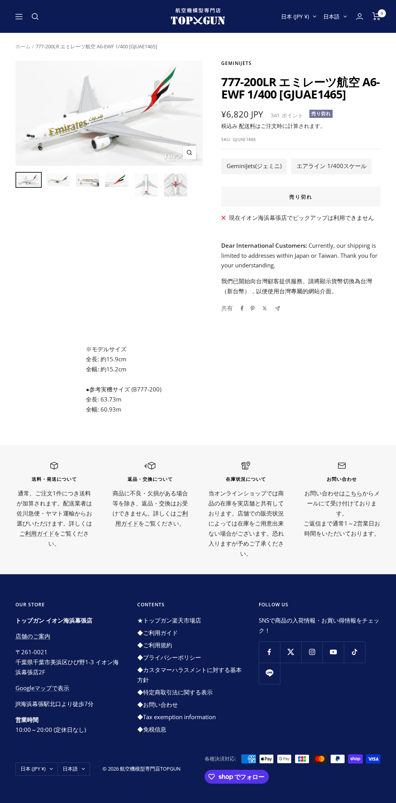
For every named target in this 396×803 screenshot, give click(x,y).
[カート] (376, 16)
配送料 (247, 125)
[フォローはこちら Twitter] (290, 652)
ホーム (23, 46)
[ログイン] (359, 16)
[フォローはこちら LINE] (269, 673)
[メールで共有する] (277, 308)
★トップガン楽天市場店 (169, 620)
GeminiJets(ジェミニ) (254, 166)
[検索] (35, 16)
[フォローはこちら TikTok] (354, 652)
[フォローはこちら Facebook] (269, 652)
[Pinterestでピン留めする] (252, 308)
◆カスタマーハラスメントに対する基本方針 (189, 675)
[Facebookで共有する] (242, 308)
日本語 (331, 16)
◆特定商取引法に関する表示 (175, 692)
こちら (353, 493)
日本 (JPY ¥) (295, 16)
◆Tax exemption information (176, 717)
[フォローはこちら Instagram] (312, 652)
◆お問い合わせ (157, 704)
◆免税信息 (151, 729)
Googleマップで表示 (42, 688)
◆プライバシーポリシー (169, 657)
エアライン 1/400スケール (332, 166)
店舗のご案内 (32, 636)
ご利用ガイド (36, 533)
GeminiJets (236, 63)
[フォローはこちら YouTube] (333, 652)
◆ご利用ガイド (157, 632)
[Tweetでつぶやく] (264, 308)
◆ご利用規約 (154, 645)
